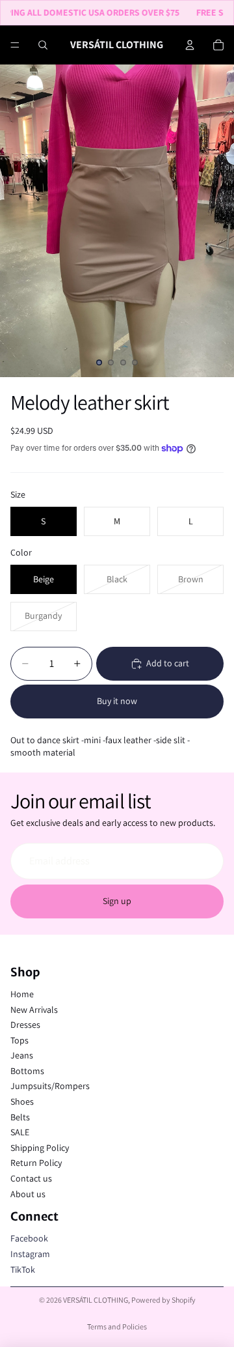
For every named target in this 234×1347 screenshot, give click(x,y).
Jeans (21, 1055)
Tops (19, 1040)
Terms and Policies (117, 1326)
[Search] (43, 45)
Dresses (25, 1024)
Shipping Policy (39, 1148)
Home (22, 994)
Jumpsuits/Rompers (50, 1086)
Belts (20, 1117)
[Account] (190, 45)
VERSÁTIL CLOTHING (95, 1300)
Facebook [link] (29, 1238)
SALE (19, 1132)
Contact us (31, 1178)
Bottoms (27, 1071)
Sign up (117, 901)
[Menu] (15, 45)
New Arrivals (34, 1009)
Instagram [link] (30, 1254)
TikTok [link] (22, 1269)
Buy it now (117, 701)
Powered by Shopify (163, 1300)
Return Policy (36, 1163)
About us (28, 1194)
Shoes (22, 1101)
